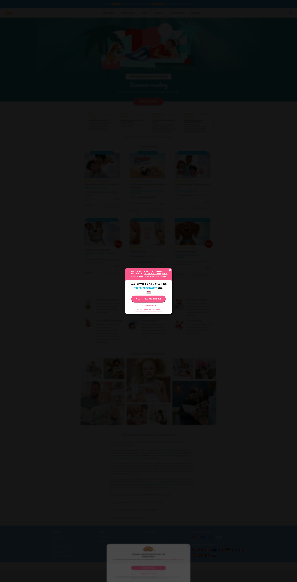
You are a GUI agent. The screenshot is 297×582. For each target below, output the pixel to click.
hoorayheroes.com (145, 287)
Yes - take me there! (148, 299)
